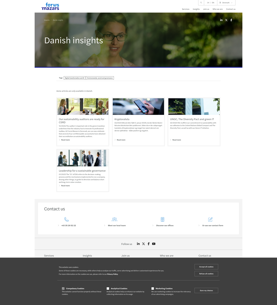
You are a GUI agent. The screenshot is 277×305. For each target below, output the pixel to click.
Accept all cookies (206, 266)
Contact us (230, 9)
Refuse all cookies (206, 273)
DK (208, 2)
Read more (65, 140)
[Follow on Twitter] (143, 243)
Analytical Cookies (119, 288)
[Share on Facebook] (231, 20)
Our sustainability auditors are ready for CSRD (81, 120)
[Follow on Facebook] (149, 243)
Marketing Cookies (164, 288)
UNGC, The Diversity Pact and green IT (192, 119)
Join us (206, 9)
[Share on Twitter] (226, 20)
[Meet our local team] (115, 222)
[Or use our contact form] (211, 222)
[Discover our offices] (162, 222)
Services (185, 9)
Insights (196, 9)
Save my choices (206, 290)
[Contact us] (67, 222)
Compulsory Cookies (75, 288)
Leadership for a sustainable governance (82, 170)
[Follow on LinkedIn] (138, 243)
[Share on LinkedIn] (221, 20)
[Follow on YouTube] (154, 243)
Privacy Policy (112, 274)
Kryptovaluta (121, 119)
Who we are (218, 9)
